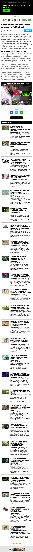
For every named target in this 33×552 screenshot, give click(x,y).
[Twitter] (16, 112)
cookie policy (9, 7)
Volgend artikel (16, 118)
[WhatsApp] (21, 112)
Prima (6, 10)
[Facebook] (11, 112)
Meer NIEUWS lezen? (16, 543)
